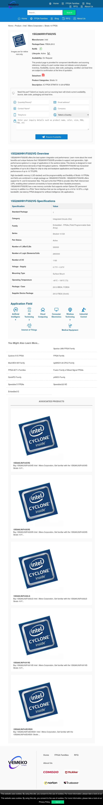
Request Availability (53, 137)
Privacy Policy (44, 802)
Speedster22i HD (60, 384)
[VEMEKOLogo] (13, 7)
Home (56, 3)
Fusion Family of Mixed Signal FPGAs (68, 370)
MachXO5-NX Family (16, 363)
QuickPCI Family (14, 377)
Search (69, 13)
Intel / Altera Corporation (33, 25)
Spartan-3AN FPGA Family (64, 348)
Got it (58, 802)
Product (18, 25)
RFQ (75, 6)
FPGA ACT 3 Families (17, 370)
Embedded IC (13, 391)
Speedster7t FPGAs (16, 384)
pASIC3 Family (59, 377)
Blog (88, 3)
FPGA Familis (58, 355)
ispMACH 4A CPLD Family (63, 363)
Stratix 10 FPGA (51, 25)
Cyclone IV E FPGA (16, 355)
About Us (89, 6)
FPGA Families (72, 3)
